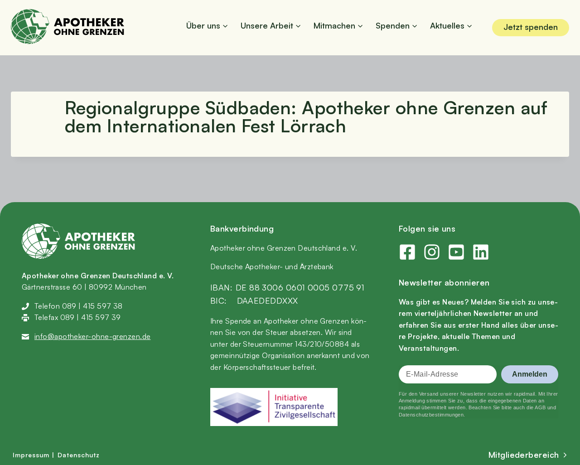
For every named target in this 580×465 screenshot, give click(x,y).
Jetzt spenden (530, 27)
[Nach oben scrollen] (561, 202)
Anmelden (529, 374)
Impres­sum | (33, 455)
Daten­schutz (79, 455)
